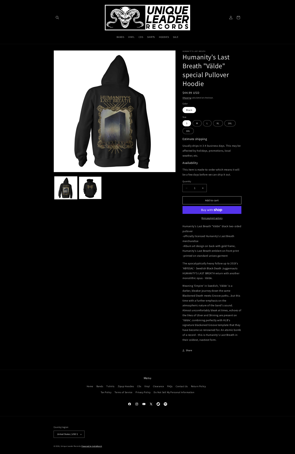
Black (189, 110)
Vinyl (147, 386)
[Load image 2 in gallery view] (90, 188)
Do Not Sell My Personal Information (174, 392)
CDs (139, 386)
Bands (99, 386)
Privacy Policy (143, 392)
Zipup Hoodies (126, 386)
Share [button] (189, 350)
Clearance (158, 386)
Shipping (186, 97)
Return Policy (198, 386)
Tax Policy (106, 392)
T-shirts (110, 386)
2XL (230, 123)
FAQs (169, 386)
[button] (57, 17)
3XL (188, 131)
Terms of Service (123, 392)
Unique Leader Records (71, 446)
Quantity (186, 181)
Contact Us (182, 386)
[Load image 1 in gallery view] (65, 188)
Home (90, 386)
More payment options (211, 218)
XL (218, 123)
